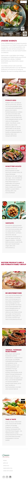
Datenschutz (6, 465)
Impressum (5, 463)
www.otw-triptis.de (13, 389)
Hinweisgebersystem (7, 468)
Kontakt (5, 460)
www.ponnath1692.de (11, 136)
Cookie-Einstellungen (8, 470)
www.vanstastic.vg (10, 247)
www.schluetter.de (10, 192)
